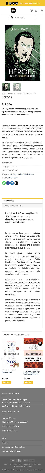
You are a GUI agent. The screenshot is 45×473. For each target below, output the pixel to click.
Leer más (6, 382)
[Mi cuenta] (36, 10)
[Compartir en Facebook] (8, 183)
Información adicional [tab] (13, 206)
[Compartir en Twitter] (12, 183)
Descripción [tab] (9, 201)
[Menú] (41, 10)
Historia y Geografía (15, 93)
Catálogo (5, 442)
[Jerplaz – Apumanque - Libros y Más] (13, 10)
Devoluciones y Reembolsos (13, 447)
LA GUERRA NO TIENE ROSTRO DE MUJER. (32, 373)
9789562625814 (13, 178)
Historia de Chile (30, 93)
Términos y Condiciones (11, 451)
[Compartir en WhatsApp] (4, 183)
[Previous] (5, 52)
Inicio (4, 93)
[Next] (40, 52)
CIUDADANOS (7, 372)
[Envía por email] (16, 183)
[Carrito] (32, 10)
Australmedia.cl (37, 470)
